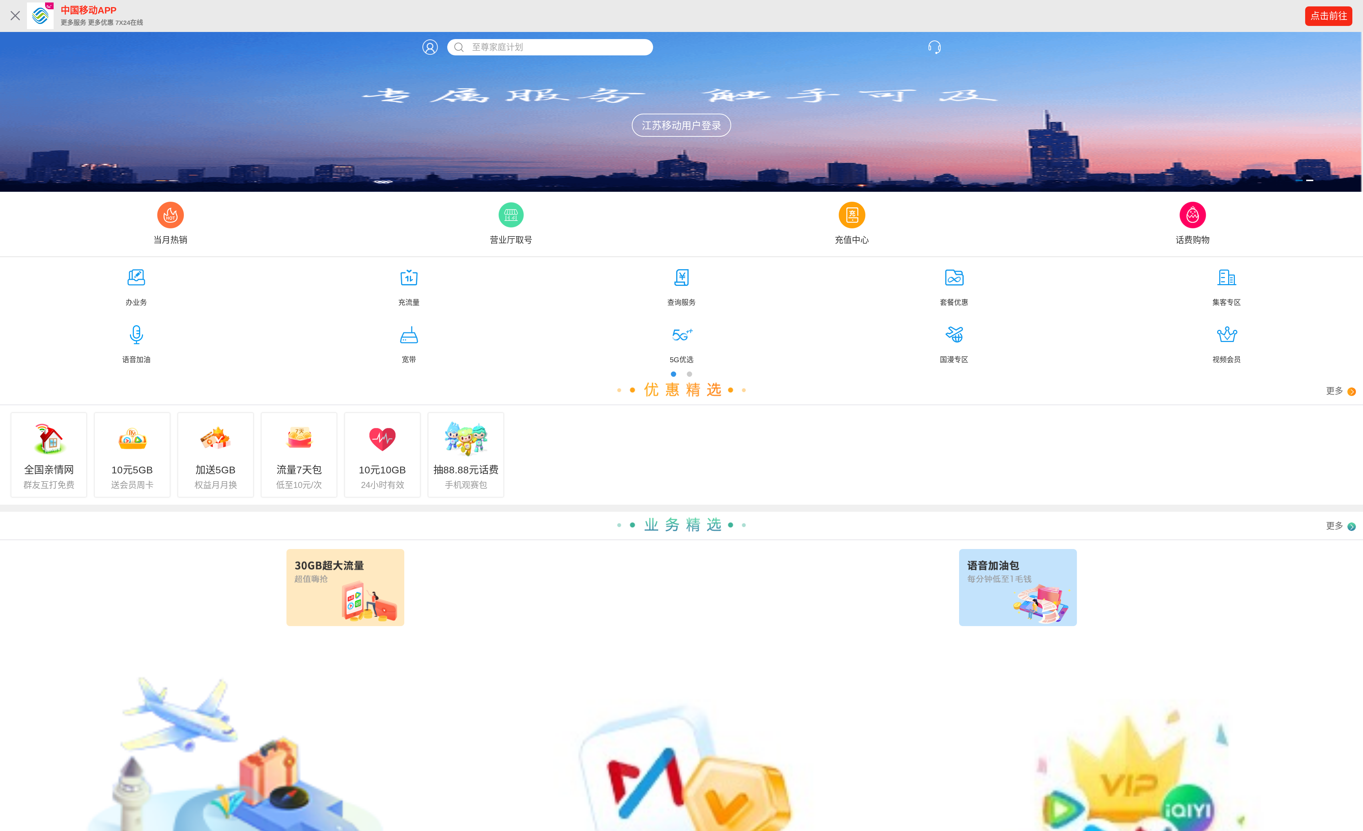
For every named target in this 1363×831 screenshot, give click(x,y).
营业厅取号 (511, 240)
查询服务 (681, 302)
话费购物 (1193, 240)
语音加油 (136, 360)
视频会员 (1227, 360)
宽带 (409, 360)
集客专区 (1227, 302)
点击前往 (1328, 16)
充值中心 (852, 240)
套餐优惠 (954, 302)
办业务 (136, 302)
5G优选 (682, 360)
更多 (1336, 391)
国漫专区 (954, 360)
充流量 (409, 302)
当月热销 (170, 240)
